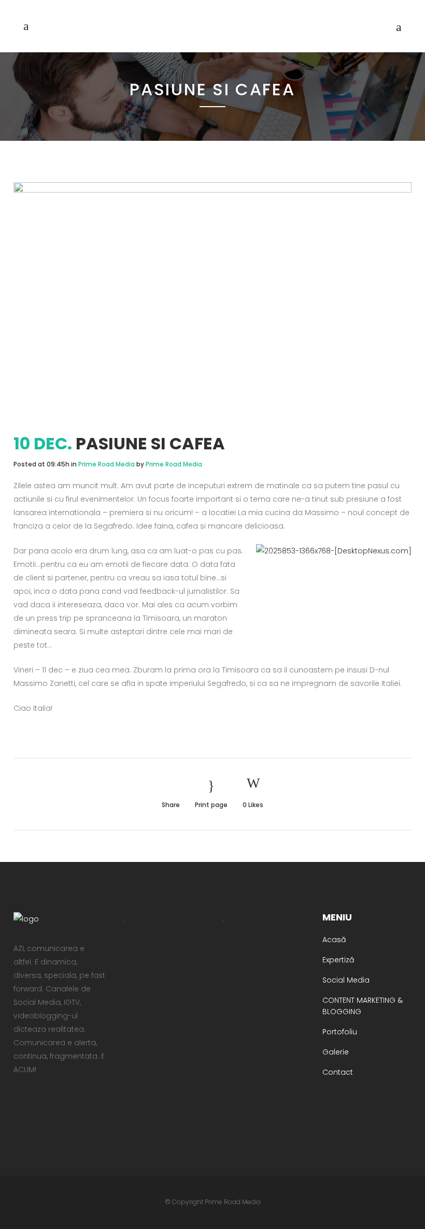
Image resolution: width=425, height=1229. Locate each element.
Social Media (346, 980)
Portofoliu (339, 1032)
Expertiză (338, 960)
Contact (337, 1072)
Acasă (334, 939)
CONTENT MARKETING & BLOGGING (362, 1006)
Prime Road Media (106, 464)
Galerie (335, 1052)
